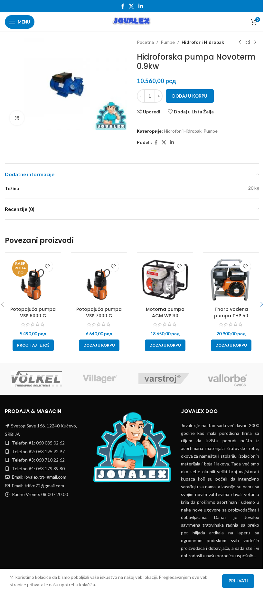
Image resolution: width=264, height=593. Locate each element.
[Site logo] (132, 21)
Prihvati (238, 580)
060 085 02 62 (50, 442)
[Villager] (100, 379)
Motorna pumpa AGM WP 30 (165, 312)
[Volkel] (37, 379)
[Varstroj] (164, 379)
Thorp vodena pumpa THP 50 (231, 312)
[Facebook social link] (123, 6)
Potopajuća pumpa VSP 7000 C (99, 312)
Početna (145, 42)
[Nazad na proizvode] (247, 42)
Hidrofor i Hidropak (203, 42)
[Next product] (255, 42)
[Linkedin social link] (140, 6)
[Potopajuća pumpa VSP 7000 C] (99, 280)
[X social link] (131, 6)
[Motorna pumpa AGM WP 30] (165, 280)
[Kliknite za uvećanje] (17, 118)
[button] (99, 345)
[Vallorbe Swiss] (227, 379)
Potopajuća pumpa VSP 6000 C (33, 312)
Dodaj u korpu (189, 96)
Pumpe (168, 42)
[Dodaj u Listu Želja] (47, 266)
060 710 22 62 (50, 460)
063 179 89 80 (50, 468)
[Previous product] (240, 42)
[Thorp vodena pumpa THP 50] (231, 280)
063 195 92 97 (50, 451)
